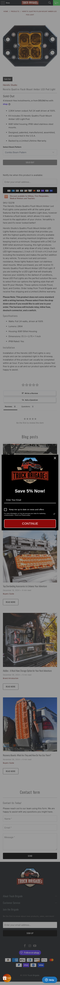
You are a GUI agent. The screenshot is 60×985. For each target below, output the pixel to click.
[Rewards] (7, 978)
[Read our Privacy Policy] (54, 514)
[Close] (55, 458)
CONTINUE (30, 523)
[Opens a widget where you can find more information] (49, 980)
